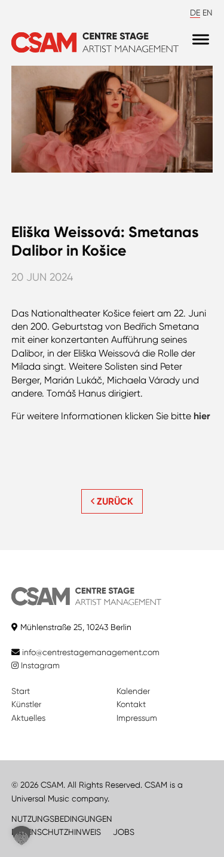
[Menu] (200, 40)
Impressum (136, 718)
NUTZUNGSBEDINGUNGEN (61, 819)
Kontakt (131, 704)
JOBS (123, 832)
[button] (21, 835)
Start (20, 691)
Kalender (133, 691)
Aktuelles (28, 718)
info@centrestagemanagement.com (90, 652)
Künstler (26, 704)
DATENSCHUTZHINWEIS (56, 832)
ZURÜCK (113, 501)
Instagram (39, 665)
